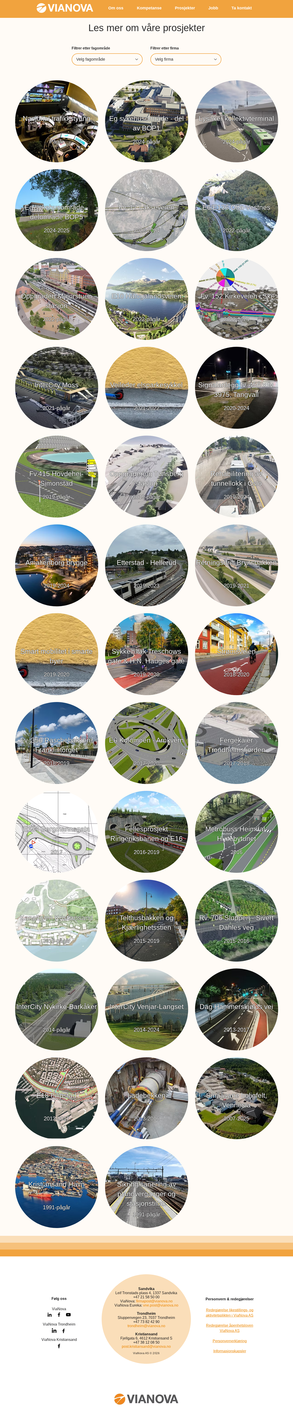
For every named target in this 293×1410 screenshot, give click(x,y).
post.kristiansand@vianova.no (146, 1346)
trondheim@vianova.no (146, 1326)
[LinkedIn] (54, 1331)
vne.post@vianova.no (160, 1305)
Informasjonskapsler (229, 1351)
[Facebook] (63, 1331)
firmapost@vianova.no (154, 1301)
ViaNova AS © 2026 (146, 1353)
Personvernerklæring (230, 1341)
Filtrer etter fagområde (91, 48)
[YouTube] (68, 1315)
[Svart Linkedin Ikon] (49, 1315)
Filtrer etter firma (164, 48)
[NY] (56, 121)
